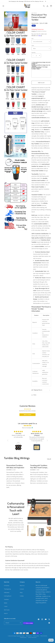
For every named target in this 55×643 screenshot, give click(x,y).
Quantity (33, 52)
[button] (3, 6)
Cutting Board (7, 596)
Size (32, 38)
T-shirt (5, 606)
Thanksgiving (7, 589)
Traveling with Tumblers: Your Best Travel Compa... (39, 466)
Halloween (6, 592)
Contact (22, 589)
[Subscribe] (20, 623)
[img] (27, 425)
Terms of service (44, 635)
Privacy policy (36, 635)
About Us (22, 585)
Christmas (6, 585)
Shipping (34, 31)
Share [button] (34, 395)
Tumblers (6, 599)
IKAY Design (13, 636)
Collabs (22, 596)
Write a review (27, 414)
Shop (21, 592)
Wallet (5, 603)
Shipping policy (23, 637)
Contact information (32, 637)
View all (49, 459)
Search (6, 613)
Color (33, 45)
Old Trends (6, 610)
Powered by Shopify (20, 636)
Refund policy (29, 635)
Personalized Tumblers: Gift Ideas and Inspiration (15, 466)
